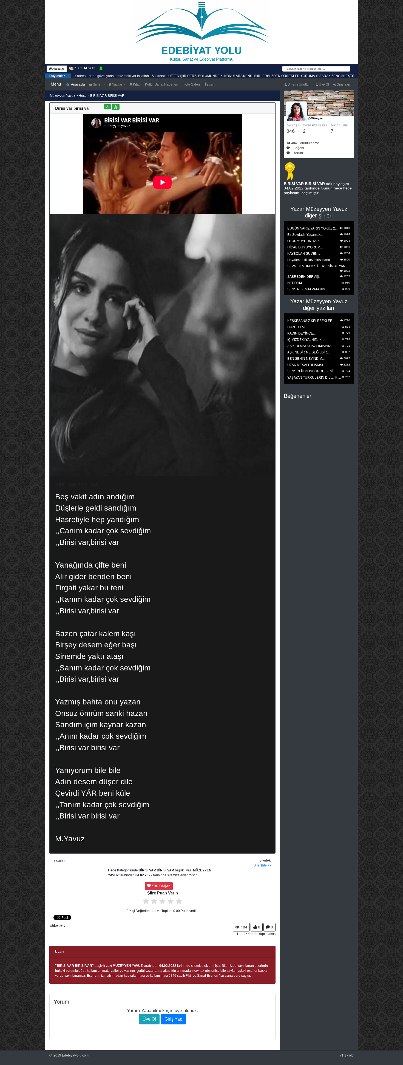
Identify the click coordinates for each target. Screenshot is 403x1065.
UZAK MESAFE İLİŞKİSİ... (306, 365)
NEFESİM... (295, 283)
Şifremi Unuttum (299, 84)
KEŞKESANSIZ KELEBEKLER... (311, 321)
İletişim (209, 84)
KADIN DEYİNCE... (301, 333)
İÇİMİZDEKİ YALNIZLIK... (305, 340)
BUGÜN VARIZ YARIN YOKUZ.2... (312, 228)
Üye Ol (323, 84)
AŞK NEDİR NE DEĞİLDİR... (308, 352)
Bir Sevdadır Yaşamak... (305, 235)
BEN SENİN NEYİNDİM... (306, 359)
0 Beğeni (297, 148)
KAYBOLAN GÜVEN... (303, 254)
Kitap (136, 84)
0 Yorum (296, 153)
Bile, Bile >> (262, 865)
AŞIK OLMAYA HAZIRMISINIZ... (310, 346)
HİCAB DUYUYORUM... (305, 247)
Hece (83, 96)
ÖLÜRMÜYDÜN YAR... (304, 241)
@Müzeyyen (316, 118)
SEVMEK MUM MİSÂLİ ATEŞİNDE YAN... (317, 266)
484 (243, 927)
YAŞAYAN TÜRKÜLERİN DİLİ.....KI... (314, 377)
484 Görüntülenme (304, 143)
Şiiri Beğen (161, 886)
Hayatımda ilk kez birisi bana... (310, 260)
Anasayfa (58, 68)
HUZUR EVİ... (297, 327)
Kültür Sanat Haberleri (161, 84)
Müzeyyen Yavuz (63, 96)
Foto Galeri (191, 84)
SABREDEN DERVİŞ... (304, 277)
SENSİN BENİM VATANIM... (307, 289)
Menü (56, 84)
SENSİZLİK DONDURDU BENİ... (311, 371)
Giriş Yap (343, 84)
